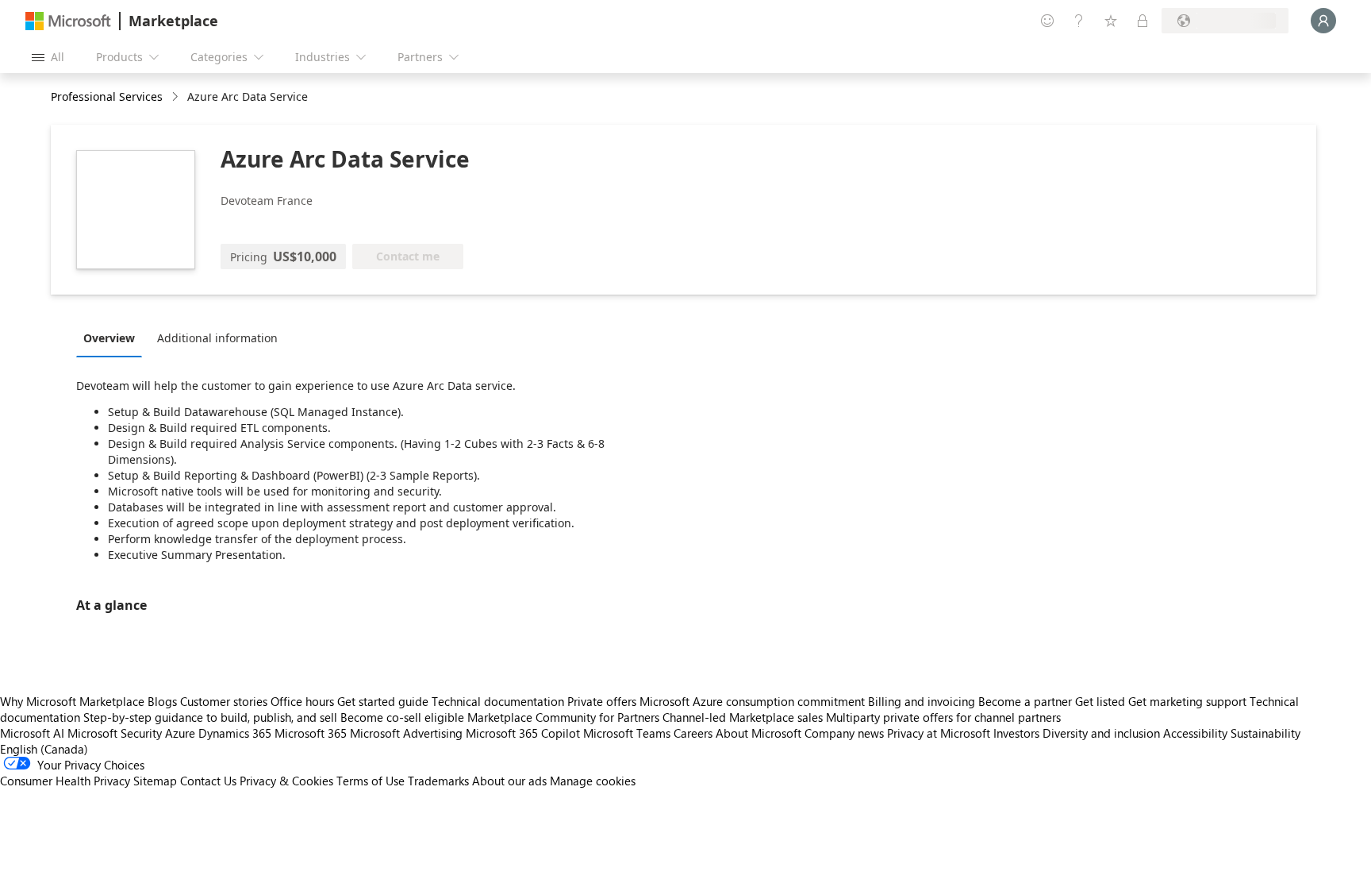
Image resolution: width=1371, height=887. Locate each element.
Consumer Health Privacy (65, 781)
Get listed (1100, 701)
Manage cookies (593, 781)
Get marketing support (1187, 701)
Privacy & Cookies (286, 781)
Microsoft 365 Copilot (523, 733)
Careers (693, 733)
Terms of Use (370, 781)
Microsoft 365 (311, 733)
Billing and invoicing (921, 701)
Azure (180, 733)
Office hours (302, 701)
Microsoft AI (32, 733)
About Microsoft (758, 733)
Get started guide (382, 701)
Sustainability (1265, 733)
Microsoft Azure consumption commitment (753, 701)
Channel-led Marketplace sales (742, 717)
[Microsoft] (68, 21)
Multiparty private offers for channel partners (943, 717)
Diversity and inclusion (1101, 733)
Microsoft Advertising (406, 733)
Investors (1016, 733)
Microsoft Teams (626, 733)
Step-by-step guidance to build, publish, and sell (210, 717)
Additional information (217, 337)
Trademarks (438, 781)
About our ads (509, 781)
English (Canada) (44, 749)
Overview (109, 337)
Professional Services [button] (107, 96)
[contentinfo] (176, 97)
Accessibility (1195, 733)
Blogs (162, 701)
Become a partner (1025, 701)
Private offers (601, 701)
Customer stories (223, 701)
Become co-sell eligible (402, 717)
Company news (844, 733)
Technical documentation (498, 701)
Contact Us (208, 781)
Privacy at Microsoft (938, 733)
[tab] (113, 337)
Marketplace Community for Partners (563, 717)
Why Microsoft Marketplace (72, 701)
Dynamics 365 (234, 733)
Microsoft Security (114, 733)
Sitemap (155, 781)
